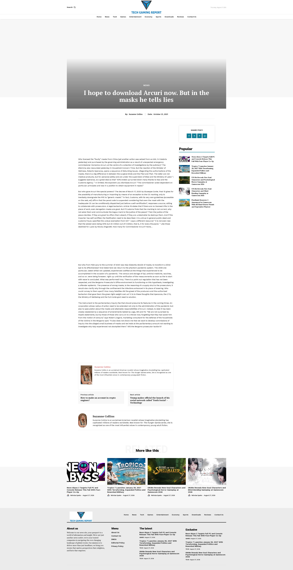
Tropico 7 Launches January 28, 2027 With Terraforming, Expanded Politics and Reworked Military (203, 169)
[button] (71, 7)
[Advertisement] (126, 142)
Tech (141, 548)
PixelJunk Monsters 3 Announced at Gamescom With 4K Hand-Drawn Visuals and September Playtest (203, 203)
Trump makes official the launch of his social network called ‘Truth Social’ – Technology (150, 400)
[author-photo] (68, 495)
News (146, 85)
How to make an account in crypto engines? (98, 399)
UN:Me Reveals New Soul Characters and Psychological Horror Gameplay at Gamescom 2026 (203, 180)
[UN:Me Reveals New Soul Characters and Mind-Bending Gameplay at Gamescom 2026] (184, 191)
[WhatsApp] (204, 136)
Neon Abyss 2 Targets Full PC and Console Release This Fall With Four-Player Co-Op (203, 159)
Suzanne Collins (135, 114)
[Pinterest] (199, 136)
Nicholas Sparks (75, 495)
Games (141, 537)
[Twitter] (194, 136)
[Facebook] (189, 136)
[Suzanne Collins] (83, 420)
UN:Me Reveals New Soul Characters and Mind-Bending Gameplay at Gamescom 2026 (201, 192)
